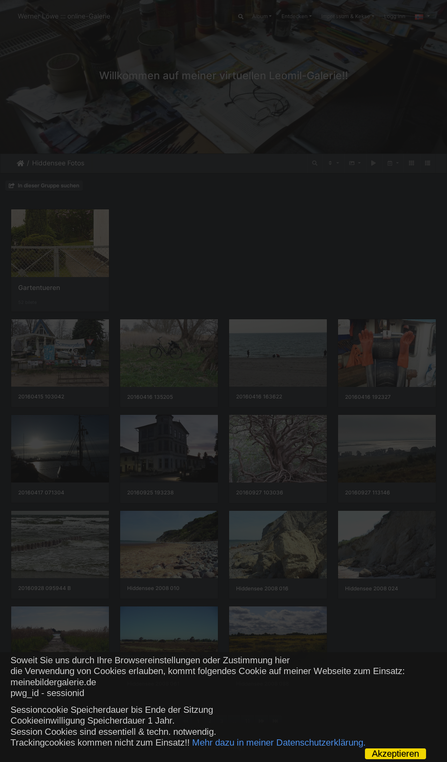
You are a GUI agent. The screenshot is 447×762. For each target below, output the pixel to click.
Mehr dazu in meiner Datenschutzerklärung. (279, 742)
